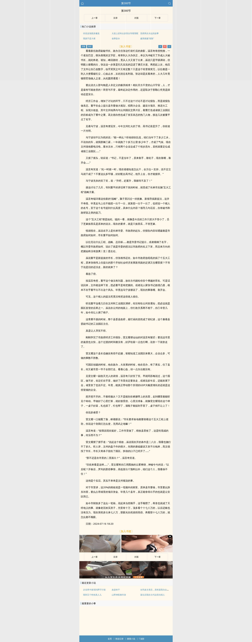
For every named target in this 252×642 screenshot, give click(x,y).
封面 (136, 556)
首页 (110, 638)
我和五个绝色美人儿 (92, 594)
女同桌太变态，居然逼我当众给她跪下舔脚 (159, 589)
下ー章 (157, 556)
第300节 (126, 3)
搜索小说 (131, 638)
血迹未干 (116, 589)
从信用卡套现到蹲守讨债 (94, 589)
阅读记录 (119, 638)
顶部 (142, 638)
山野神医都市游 (119, 594)
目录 (115, 556)
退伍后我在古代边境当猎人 (152, 594)
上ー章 (94, 556)
